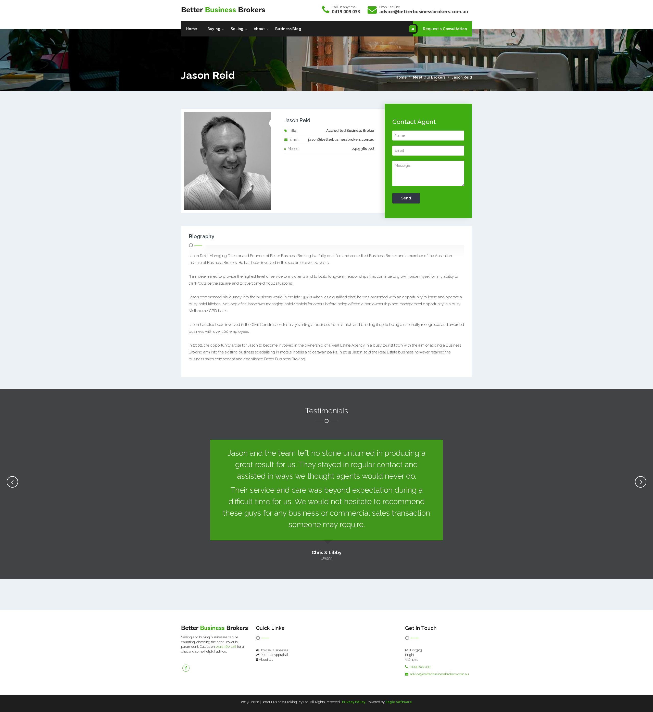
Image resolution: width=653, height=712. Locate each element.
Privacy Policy (353, 702)
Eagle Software (398, 702)
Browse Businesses (273, 650)
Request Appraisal (274, 655)
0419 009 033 (346, 11)
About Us (265, 660)
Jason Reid (462, 77)
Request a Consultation (445, 29)
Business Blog (288, 29)
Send (406, 198)
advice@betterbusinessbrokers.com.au (423, 11)
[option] (326, 500)
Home (191, 29)
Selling (237, 29)
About (259, 29)
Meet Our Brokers (429, 77)
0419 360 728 (226, 647)
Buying (213, 29)
